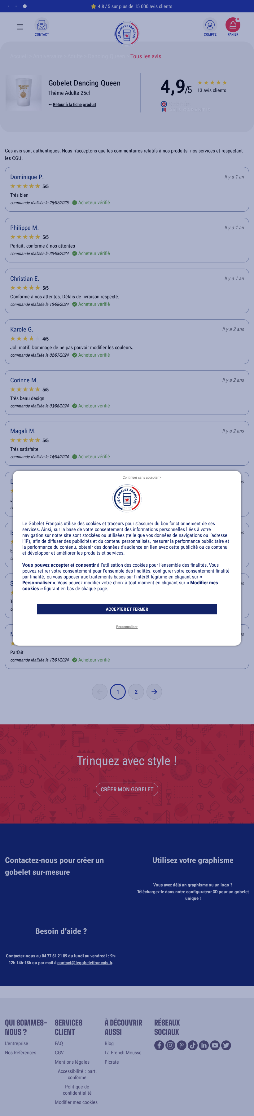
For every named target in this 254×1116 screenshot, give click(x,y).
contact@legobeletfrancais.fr (84, 962)
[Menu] (20, 27)
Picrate (112, 1062)
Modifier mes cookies (76, 1102)
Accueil (19, 56)
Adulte (75, 56)
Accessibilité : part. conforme (77, 1074)
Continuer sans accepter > (142, 477)
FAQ (59, 1043)
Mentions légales (72, 1062)
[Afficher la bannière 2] (16, 6)
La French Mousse (123, 1053)
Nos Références (20, 1053)
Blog (109, 1043)
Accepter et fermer (127, 609)
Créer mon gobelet (127, 789)
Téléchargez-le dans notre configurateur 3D (177, 891)
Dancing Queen (106, 56)
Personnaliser (127, 627)
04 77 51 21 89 (54, 956)
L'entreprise (16, 1043)
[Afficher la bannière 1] (8, 6)
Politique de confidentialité (77, 1090)
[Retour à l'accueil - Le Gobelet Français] (127, 33)
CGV (59, 1053)
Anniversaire (48, 56)
